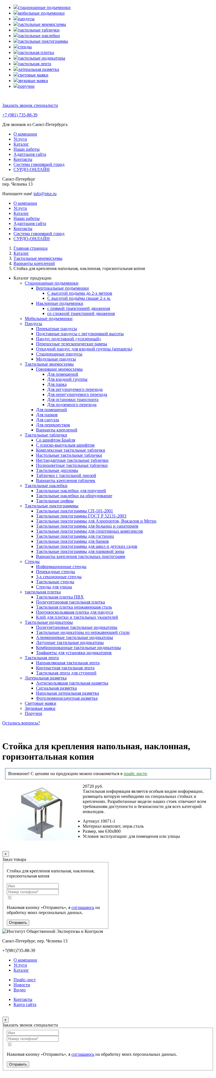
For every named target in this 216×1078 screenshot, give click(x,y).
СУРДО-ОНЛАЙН (32, 169)
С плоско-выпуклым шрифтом (65, 445)
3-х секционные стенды (59, 576)
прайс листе (135, 773)
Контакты (23, 159)
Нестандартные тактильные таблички (72, 460)
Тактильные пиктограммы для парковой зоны (80, 551)
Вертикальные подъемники (62, 288)
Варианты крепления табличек (65, 480)
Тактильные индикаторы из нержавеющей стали (83, 632)
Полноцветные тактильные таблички (72, 465)
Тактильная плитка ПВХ (60, 597)
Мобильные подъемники (49, 318)
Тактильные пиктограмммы (51, 505)
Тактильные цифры (55, 500)
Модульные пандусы (56, 359)
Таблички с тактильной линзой (66, 475)
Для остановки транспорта (72, 399)
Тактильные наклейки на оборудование (74, 495)
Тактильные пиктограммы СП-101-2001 (74, 510)
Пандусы (33, 323)
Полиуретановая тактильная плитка (70, 602)
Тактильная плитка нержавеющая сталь (74, 607)
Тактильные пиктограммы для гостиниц (75, 536)
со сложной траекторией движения (81, 313)
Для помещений (62, 374)
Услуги (20, 139)
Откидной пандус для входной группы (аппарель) (84, 348)
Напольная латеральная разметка (67, 693)
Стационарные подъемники (51, 283)
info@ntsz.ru (45, 193)
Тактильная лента (42, 657)
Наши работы (27, 149)
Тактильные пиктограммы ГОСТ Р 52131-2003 (81, 516)
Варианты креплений (56, 429)
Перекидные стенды (55, 571)
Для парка (57, 384)
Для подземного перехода (71, 404)
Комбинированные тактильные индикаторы (78, 647)
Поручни (33, 713)
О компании (25, 134)
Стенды (32, 561)
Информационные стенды (61, 566)
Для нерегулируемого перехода (77, 394)
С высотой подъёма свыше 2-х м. (79, 298)
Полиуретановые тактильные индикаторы (76, 627)
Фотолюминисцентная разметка (67, 698)
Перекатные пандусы (56, 328)
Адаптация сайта (30, 154)
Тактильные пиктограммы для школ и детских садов (86, 546)
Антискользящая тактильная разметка (72, 683)
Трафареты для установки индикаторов (74, 652)
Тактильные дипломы (57, 470)
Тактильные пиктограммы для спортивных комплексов (89, 531)
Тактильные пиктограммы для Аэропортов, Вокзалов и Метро (96, 521)
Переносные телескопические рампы (71, 343)
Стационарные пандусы (59, 354)
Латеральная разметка (46, 678)
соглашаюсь (82, 907)
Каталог (21, 144)
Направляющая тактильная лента (68, 662)
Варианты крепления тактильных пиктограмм (80, 556)
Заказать (21, 847)
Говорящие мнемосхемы (59, 369)
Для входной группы (67, 379)
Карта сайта (25, 1004)
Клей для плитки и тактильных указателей (77, 617)
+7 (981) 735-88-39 (19, 114)
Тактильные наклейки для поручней (71, 490)
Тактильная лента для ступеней (66, 672)
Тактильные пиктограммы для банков (72, 541)
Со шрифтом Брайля (55, 440)
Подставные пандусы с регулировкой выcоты (80, 333)
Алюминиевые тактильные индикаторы (74, 637)
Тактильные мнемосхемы (49, 364)
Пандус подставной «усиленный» (68, 338)
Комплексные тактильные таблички (70, 450)
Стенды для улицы (54, 586)
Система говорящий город (39, 164)
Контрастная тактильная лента (65, 667)
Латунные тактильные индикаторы (70, 642)
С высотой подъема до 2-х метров (79, 293)
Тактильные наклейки (46, 485)
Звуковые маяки (40, 708)
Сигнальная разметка (56, 688)
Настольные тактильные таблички (69, 455)
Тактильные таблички (46, 435)
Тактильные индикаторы (49, 622)
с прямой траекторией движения (78, 308)
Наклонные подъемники (59, 303)
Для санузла (47, 419)
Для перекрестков (53, 424)
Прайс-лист (25, 979)
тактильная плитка (43, 591)
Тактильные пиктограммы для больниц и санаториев (87, 526)
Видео (20, 989)
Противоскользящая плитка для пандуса (74, 612)
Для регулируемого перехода (75, 389)
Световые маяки (40, 703)
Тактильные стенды (55, 581)
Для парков (47, 414)
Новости (22, 984)
